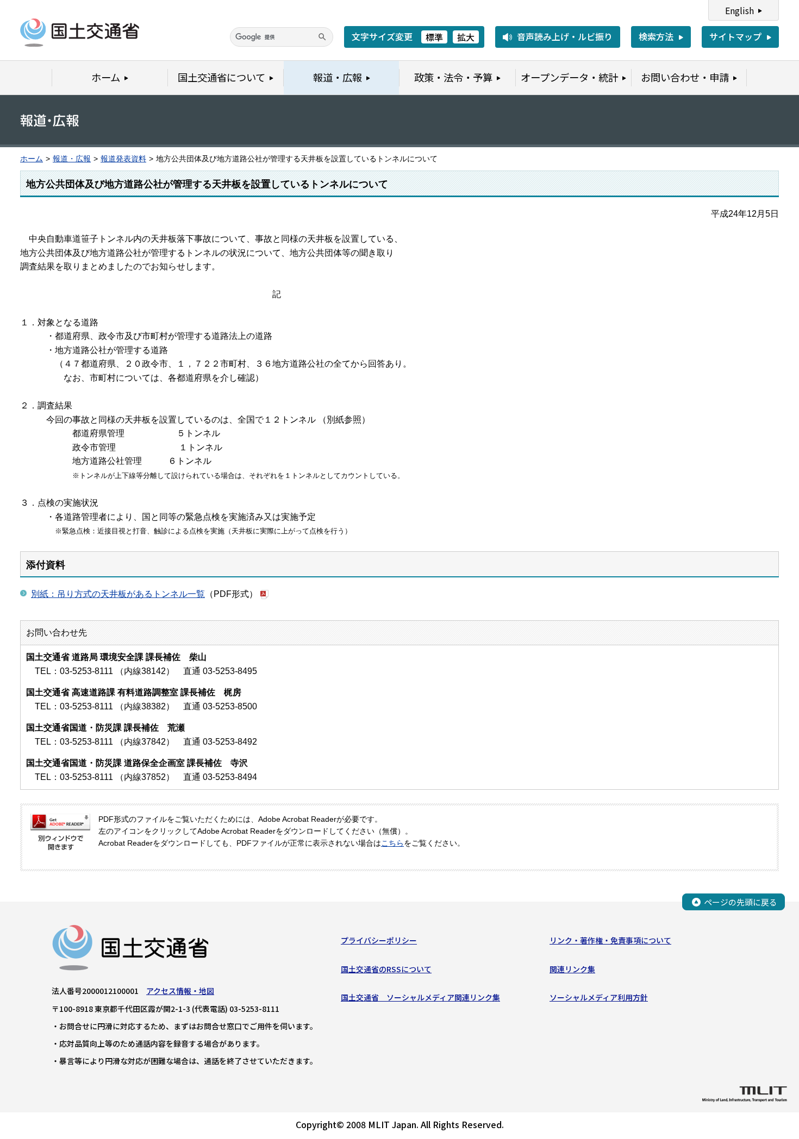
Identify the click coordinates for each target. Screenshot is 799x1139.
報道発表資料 (123, 159)
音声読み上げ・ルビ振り (565, 36)
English (739, 10)
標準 (434, 36)
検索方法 (656, 36)
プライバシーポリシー (379, 940)
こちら (392, 843)
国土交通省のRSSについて (386, 969)
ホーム (31, 159)
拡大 (466, 36)
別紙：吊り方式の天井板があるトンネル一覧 (118, 594)
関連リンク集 (572, 969)
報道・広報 (72, 159)
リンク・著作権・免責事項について (610, 940)
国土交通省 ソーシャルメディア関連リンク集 (420, 997)
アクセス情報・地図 (180, 990)
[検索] (322, 36)
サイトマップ (735, 36)
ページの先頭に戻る (740, 902)
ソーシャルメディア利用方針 (599, 997)
